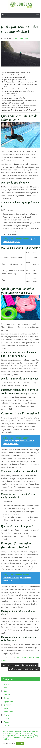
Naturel (6, 718)
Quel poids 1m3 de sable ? (12, 75)
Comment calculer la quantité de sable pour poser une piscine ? (19, 92)
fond (18, 657)
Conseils (7, 694)
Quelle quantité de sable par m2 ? (15, 89)
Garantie (7, 705)
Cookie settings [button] (9, 743)
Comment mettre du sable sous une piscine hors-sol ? (20, 85)
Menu (4, 15)
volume (3, 660)
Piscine (6, 722)
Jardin (6, 715)
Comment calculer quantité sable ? (15, 77)
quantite (30, 657)
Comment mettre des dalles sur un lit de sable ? (20, 101)
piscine (24, 657)
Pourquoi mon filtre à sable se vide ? (17, 108)
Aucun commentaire (20, 38)
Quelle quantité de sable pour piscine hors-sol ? (20, 82)
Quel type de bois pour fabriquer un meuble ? (19, 665)
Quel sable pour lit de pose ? (14, 103)
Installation (5, 657)
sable (37, 657)
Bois (5, 691)
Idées (6, 708)
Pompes (7, 725)
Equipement (8, 701)
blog (5, 688)
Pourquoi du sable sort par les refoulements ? (20, 110)
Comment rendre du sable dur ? (15, 98)
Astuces (7, 684)
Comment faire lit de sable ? (13, 96)
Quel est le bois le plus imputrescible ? (24, 669)
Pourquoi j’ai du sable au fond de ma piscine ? (20, 105)
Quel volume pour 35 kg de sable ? (15, 80)
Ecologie (7, 698)
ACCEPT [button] (20, 743)
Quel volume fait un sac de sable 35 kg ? (17, 72)
